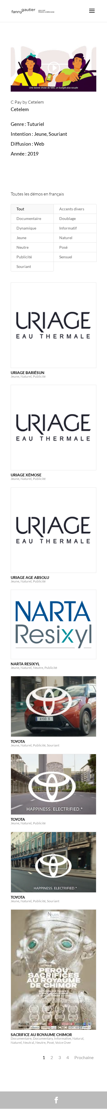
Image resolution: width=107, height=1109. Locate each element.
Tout (20, 208)
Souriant (23, 266)
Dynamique (26, 228)
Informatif (68, 228)
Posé (63, 247)
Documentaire (28, 218)
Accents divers (71, 208)
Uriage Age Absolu (30, 577)
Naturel (65, 237)
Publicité (24, 256)
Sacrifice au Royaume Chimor (41, 1034)
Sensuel (65, 256)
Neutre (22, 247)
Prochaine (84, 1057)
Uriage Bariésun (27, 372)
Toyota (18, 741)
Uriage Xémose (26, 475)
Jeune (21, 237)
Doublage (67, 218)
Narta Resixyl (25, 663)
